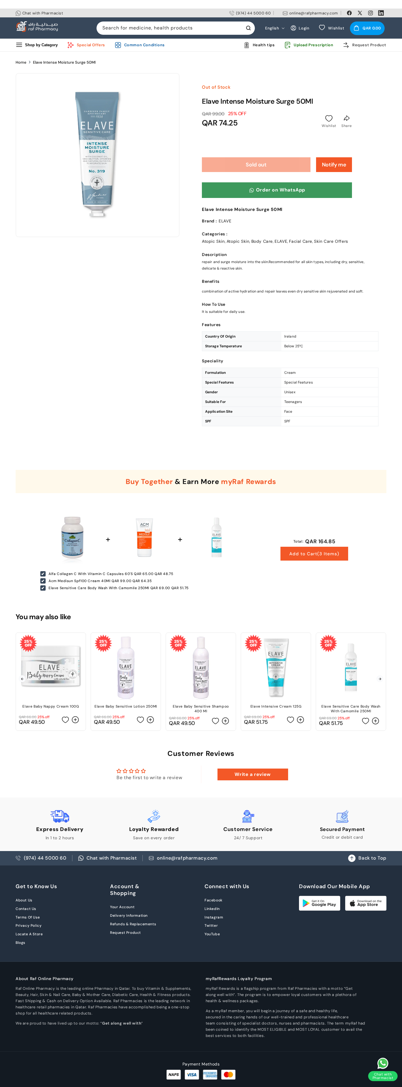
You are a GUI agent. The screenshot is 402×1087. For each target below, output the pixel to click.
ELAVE (281, 241)
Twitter (211, 925)
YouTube (212, 934)
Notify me (334, 164)
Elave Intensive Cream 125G (276, 706)
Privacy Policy (28, 925)
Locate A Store (29, 934)
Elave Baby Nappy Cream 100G (50, 706)
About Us (24, 900)
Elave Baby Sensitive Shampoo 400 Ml (201, 708)
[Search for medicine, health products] (248, 28)
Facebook (213, 900)
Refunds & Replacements (133, 924)
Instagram (214, 917)
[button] (367, 28)
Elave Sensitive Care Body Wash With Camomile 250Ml (351, 708)
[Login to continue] (329, 118)
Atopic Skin (213, 241)
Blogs (20, 942)
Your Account (122, 907)
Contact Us (26, 908)
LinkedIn (212, 908)
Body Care (262, 241)
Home (21, 62)
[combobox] (176, 28)
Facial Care (300, 241)
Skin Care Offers (331, 241)
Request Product (125, 932)
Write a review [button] (252, 774)
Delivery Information (129, 915)
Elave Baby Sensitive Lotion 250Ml (125, 706)
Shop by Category (41, 45)
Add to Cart (314, 554)
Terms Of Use (28, 917)
